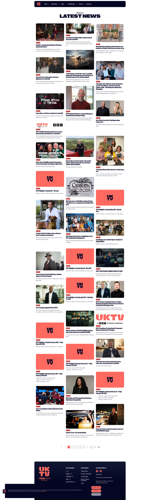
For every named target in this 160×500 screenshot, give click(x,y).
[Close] (122, 487)
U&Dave (68, 474)
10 (91, 447)
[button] (49, 4)
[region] (65, 491)
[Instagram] (101, 471)
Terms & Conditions (86, 474)
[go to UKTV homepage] (38, 4)
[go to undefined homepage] (44, 474)
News (62, 4)
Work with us (54, 4)
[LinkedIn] (97, 471)
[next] (95, 447)
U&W (67, 479)
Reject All (96, 491)
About (45, 4)
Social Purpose (71, 4)
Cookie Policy (84, 471)
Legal (82, 483)
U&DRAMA (68, 476)
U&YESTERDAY (70, 482)
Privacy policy (84, 476)
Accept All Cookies (96, 487)
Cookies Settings (96, 494)
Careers (81, 4)
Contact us (88, 4)
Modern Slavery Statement (85, 479)
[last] (99, 447)
